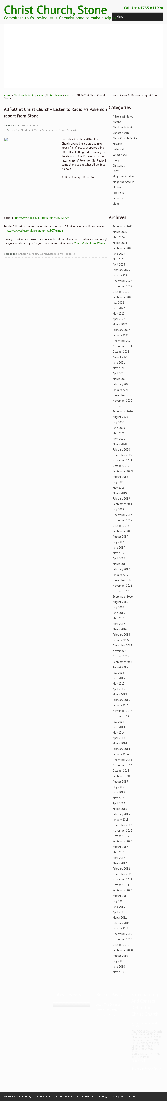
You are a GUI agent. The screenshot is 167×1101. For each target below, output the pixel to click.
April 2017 (119, 558)
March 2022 (120, 324)
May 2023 (118, 259)
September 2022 (123, 297)
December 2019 (122, 455)
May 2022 (118, 313)
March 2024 (120, 243)
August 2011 (120, 896)
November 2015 (122, 651)
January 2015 (121, 705)
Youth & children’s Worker (90, 243)
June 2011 (119, 907)
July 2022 (118, 303)
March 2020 (120, 444)
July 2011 (118, 901)
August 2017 (120, 537)
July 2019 (118, 482)
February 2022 (121, 330)
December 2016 (122, 580)
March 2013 (120, 809)
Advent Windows (123, 116)
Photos (117, 187)
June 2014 (119, 727)
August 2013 (120, 781)
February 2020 (121, 449)
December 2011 (122, 874)
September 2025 (123, 226)
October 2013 (121, 771)
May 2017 (118, 553)
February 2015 (121, 700)
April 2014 (119, 738)
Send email (138, 1060)
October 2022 (121, 292)
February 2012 (121, 868)
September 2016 (123, 596)
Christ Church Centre (125, 138)
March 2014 (120, 743)
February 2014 (121, 749)
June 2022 (119, 308)
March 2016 (120, 629)
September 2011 (123, 890)
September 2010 (123, 950)
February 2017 (121, 569)
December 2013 (122, 760)
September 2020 (123, 411)
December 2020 (122, 395)
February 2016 (121, 634)
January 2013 (121, 820)
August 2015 (120, 667)
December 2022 (122, 281)
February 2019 (121, 498)
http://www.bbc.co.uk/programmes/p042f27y (41, 218)
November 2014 (122, 711)
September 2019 (123, 471)
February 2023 (121, 270)
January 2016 (121, 640)
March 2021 (120, 379)
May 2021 (118, 368)
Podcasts (70, 95)
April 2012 (119, 858)
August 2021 (120, 357)
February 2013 (121, 814)
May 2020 (118, 433)
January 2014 (121, 754)
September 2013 (123, 776)
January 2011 (121, 928)
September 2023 (123, 248)
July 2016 (118, 607)
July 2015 (118, 673)
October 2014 (121, 716)
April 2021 (119, 373)
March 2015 (120, 694)
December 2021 (122, 341)
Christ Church (121, 133)
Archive (117, 122)
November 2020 (122, 400)
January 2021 (121, 390)
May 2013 (118, 798)
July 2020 (118, 422)
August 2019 (120, 477)
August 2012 (120, 847)
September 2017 (123, 531)
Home (7, 95)
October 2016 (121, 591)
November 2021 (122, 346)
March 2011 (120, 917)
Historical (118, 149)
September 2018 (123, 504)
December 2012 (122, 825)
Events (41, 95)
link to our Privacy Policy (146, 1069)
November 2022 (122, 286)
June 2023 (119, 254)
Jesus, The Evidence (108, 1005)
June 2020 (119, 428)
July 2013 (118, 787)
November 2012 (122, 830)
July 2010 (118, 961)
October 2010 (121, 945)
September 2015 (123, 662)
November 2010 (122, 939)
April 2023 (119, 264)
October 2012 (121, 836)
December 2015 (122, 645)
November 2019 (122, 460)
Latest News (54, 95)
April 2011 (119, 912)
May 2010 (118, 972)
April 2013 (119, 803)
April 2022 (119, 319)
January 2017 (121, 575)
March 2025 (120, 232)
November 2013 (122, 765)
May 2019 (118, 488)
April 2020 (119, 439)
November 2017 (122, 520)
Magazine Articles (123, 176)
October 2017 (121, 526)
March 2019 (120, 493)
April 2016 (119, 624)
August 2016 (120, 602)
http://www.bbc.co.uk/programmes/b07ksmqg (35, 230)
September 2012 (123, 841)
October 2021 (121, 352)
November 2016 (122, 586)
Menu (120, 17)
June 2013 (119, 792)
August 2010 (120, 956)
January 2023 (121, 275)
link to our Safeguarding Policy (145, 1024)
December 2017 (122, 515)
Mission (117, 144)
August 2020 (120, 417)
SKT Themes (127, 1096)
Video (116, 203)
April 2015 (119, 689)
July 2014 (118, 722)
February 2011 (121, 923)
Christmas (119, 165)
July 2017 (118, 542)
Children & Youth (24, 95)
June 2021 (119, 362)
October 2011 (121, 885)
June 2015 (119, 678)
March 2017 (120, 564)
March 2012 (120, 863)
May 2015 (118, 683)
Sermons (118, 198)
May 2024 (118, 237)
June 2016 (119, 613)
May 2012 (118, 852)
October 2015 (121, 656)
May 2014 (118, 732)
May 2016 (118, 618)
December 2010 (122, 934)
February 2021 (121, 384)
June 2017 (119, 547)
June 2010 (119, 966)
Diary (116, 160)
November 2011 (122, 879)
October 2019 (121, 466)
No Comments (30, 125)
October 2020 (121, 406)
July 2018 (118, 509)
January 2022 (121, 335)
